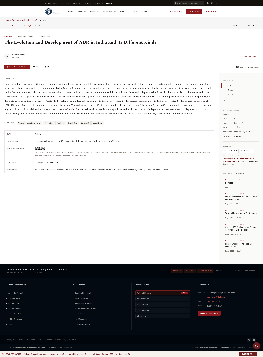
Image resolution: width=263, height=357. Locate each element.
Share (49, 67)
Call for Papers (176, 11)
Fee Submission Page (83, 314)
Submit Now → (248, 354)
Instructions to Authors (84, 303)
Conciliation (72, 123)
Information (108, 11)
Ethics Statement (15, 319)
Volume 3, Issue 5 (29, 26)
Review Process (14, 308)
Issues (92, 11)
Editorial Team (14, 298)
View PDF (18, 67)
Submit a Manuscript (83, 293)
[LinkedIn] (207, 3)
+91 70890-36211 (213, 301)
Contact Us (73, 340)
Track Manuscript (81, 298)
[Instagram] (212, 3)
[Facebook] (216, 3)
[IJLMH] (53, 11)
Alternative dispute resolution (29, 123)
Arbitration (49, 123)
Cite (37, 67)
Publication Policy (15, 314)
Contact (135, 11)
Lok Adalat (85, 123)
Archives (15, 20)
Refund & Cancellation (27, 340)
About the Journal (15, 293)
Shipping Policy (60, 340)
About (80, 11)
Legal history (98, 123)
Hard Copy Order (81, 319)
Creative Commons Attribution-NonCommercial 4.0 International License (239, 158)
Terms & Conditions (45, 340)
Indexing (123, 11)
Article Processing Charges (85, 308)
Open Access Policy (82, 324)
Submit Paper (194, 11)
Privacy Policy (11, 340)
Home (70, 11)
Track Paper (210, 11)
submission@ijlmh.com (216, 297)
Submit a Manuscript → (209, 313)
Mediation (60, 123)
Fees (145, 11)
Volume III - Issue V (29, 20)
